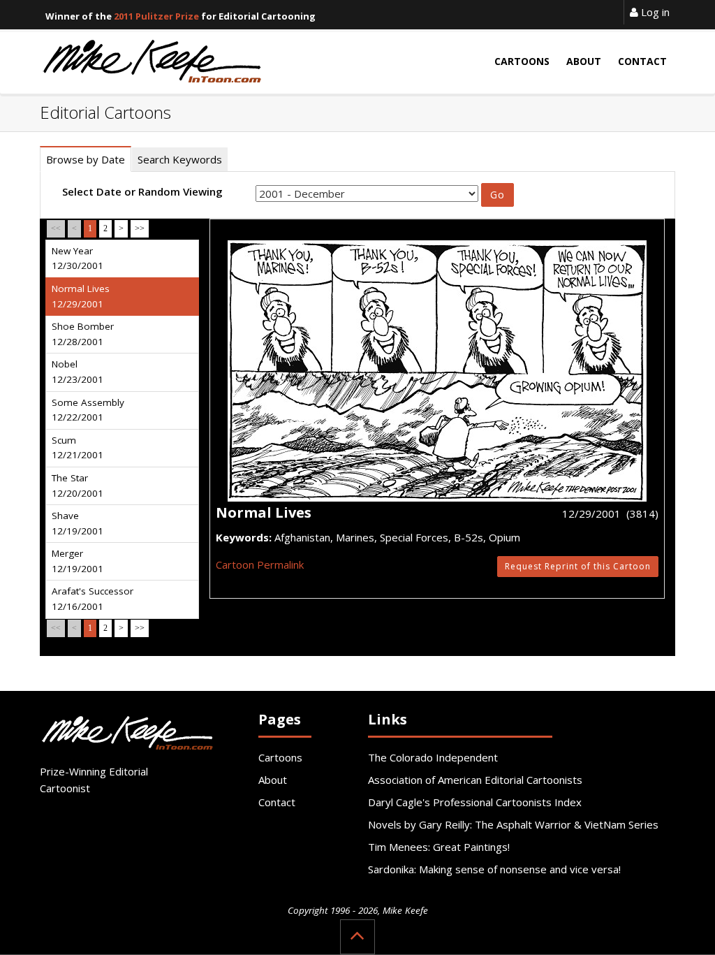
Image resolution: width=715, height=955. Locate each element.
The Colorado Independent (433, 757)
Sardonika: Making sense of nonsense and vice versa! (494, 869)
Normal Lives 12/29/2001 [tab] (81, 296)
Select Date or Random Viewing (142, 191)
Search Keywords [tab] (180, 159)
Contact (276, 802)
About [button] (583, 61)
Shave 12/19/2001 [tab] (77, 523)
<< (56, 228)
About (272, 780)
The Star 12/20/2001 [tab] (77, 486)
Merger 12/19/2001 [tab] (77, 561)
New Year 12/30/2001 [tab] (77, 258)
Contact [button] (642, 61)
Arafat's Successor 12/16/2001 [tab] (92, 599)
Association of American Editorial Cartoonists (475, 780)
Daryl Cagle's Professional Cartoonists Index (475, 802)
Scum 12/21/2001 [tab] (77, 448)
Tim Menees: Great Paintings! (439, 847)
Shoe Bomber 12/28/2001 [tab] (83, 334)
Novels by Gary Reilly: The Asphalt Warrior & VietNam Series (513, 824)
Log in (654, 12)
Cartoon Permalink (260, 564)
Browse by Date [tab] (85, 159)
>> (140, 228)
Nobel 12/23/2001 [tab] (77, 372)
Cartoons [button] (522, 61)
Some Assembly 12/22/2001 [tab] (88, 410)
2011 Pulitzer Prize (156, 16)
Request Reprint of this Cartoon (578, 566)
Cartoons (280, 757)
